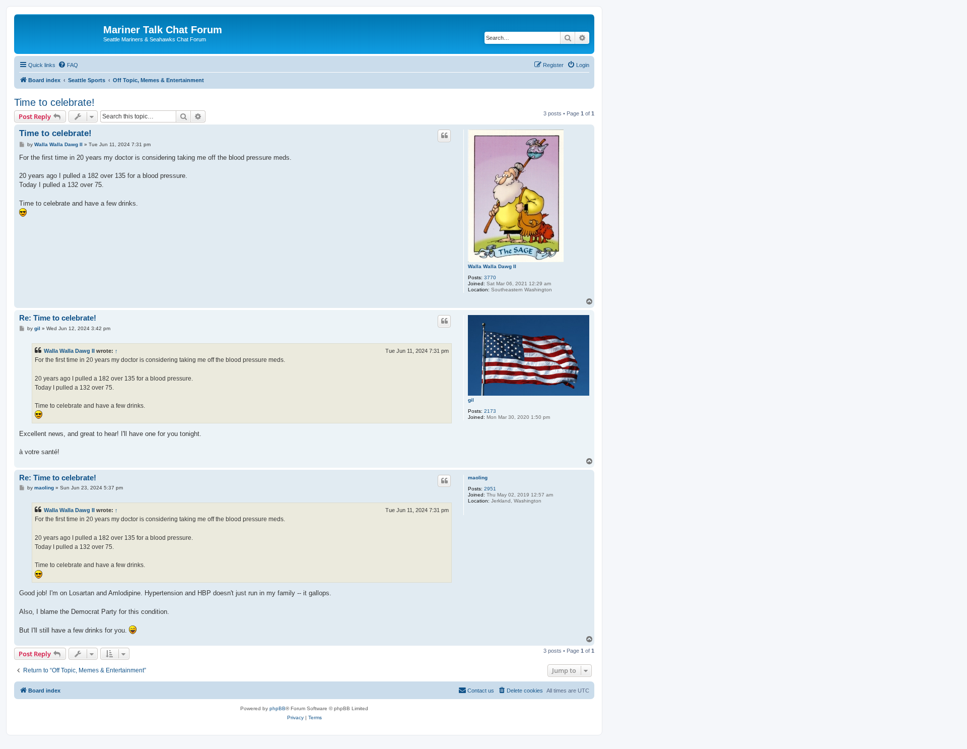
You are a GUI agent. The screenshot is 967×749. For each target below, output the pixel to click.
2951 (490, 488)
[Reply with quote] (444, 136)
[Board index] (60, 33)
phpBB (277, 708)
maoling (478, 477)
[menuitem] (68, 65)
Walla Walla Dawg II (492, 266)
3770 (490, 277)
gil (471, 400)
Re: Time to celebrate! (57, 318)
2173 (490, 411)
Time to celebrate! (54, 102)
